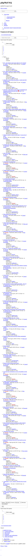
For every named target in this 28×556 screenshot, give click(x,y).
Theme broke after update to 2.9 (10, 222)
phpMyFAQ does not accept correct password (13, 231)
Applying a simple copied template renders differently (14, 109)
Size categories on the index (9, 126)
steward (6, 249)
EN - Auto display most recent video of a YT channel (14, 62)
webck (6, 64)
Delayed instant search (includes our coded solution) (14, 422)
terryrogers (7, 364)
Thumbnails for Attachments (9, 161)
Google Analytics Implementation (10, 381)
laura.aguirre (7, 102)
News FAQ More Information (9, 398)
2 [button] (3, 47)
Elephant (6, 319)
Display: (4, 502)
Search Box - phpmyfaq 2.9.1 (9, 354)
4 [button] (3, 49)
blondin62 (7, 145)
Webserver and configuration (9, 208)
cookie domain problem (8, 390)
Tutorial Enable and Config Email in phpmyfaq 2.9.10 (14, 205)
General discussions (7, 181)
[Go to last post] (17, 106)
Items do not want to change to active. (11, 257)
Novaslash (7, 127)
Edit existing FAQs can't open (9, 214)
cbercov (6, 154)
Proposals (25, 408)
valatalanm (7, 293)
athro (6, 137)
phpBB (7, 543)
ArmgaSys (7, 424)
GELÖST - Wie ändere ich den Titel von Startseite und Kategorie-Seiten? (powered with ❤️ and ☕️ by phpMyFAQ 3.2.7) (15, 91)
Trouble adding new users (8, 170)
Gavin (6, 475)
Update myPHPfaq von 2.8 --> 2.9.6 (11, 318)
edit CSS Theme (6, 153)
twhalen (6, 276)
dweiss (6, 415)
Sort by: (13, 502)
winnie (6, 451)
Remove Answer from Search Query (11, 363)
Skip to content (4, 8)
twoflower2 (7, 258)
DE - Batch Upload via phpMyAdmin (11, 71)
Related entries (6, 346)
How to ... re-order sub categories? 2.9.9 (12, 248)
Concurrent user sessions (8, 431)
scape (6, 338)
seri (5, 347)
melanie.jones (7, 285)
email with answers (7, 292)
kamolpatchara (8, 207)
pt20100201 (7, 483)
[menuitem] (10, 16)
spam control (6, 449)
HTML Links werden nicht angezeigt (11, 457)
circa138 (6, 302)
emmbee (6, 329)
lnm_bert (6, 224)
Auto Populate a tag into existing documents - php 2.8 (14, 283)
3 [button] (3, 48)
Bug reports (5, 191)
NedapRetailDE (8, 268)
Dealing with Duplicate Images (10, 197)
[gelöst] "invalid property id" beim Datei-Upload (13, 491)
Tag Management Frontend (9, 178)
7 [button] (3, 53)
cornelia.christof (8, 180)
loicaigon (7, 110)
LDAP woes (6, 275)
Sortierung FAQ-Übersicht (9, 239)
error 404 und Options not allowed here (11, 465)
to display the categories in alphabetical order (12, 144)
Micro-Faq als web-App (8, 407)
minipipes (7, 408)
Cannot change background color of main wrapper (14, 309)
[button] (3, 42)
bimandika (7, 382)
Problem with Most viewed (9, 100)
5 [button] (3, 51)
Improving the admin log (8, 474)
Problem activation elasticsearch (10, 300)
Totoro (6, 215)
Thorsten (6, 163)
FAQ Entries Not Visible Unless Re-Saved (12, 414)
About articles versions (8, 117)
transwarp (7, 492)
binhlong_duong (8, 189)
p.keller (6, 241)
